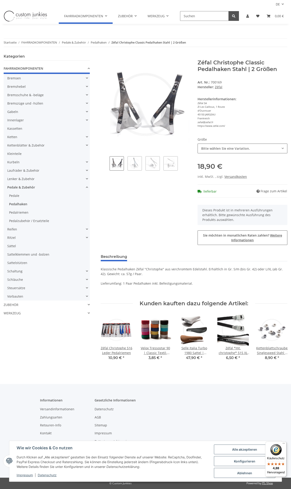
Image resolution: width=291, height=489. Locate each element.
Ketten (12, 137)
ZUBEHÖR (11, 305)
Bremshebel (16, 86)
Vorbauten (15, 296)
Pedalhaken (18, 204)
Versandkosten (235, 176)
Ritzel (11, 237)
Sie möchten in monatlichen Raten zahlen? (242, 237)
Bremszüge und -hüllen (25, 103)
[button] (248, 16)
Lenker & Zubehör (21, 179)
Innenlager (15, 120)
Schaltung (15, 271)
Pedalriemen (18, 212)
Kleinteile (14, 154)
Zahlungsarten (51, 417)
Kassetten (14, 128)
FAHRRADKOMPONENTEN (23, 68)
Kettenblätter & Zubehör (26, 145)
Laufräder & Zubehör (23, 170)
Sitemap (101, 425)
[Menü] (283, 444)
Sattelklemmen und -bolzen (28, 254)
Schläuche (15, 279)
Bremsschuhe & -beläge (25, 95)
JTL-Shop (267, 483)
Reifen (12, 229)
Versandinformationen (57, 409)
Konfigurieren (244, 461)
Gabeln (12, 112)
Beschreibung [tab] (114, 256)
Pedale (14, 195)
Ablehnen (244, 473)
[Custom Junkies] (26, 16)
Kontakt (46, 433)
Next (280, 340)
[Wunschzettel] (258, 16)
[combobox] (242, 148)
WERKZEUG (12, 313)
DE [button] (278, 4)
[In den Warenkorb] (104, 56)
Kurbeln (13, 162)
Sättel (11, 246)
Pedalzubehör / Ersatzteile (29, 221)
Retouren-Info (50, 425)
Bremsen (14, 78)
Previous (108, 340)
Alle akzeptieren (244, 449)
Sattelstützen (17, 263)
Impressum (103, 433)
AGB (98, 417)
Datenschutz (104, 409)
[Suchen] (233, 16)
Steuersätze (16, 288)
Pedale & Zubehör (21, 187)
